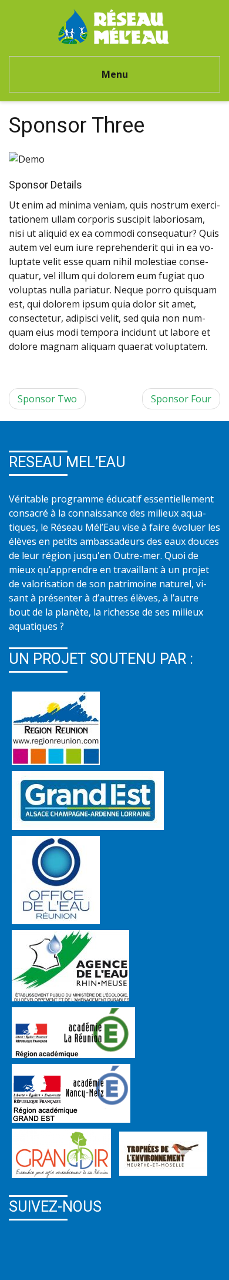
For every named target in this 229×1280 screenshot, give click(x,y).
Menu (115, 74)
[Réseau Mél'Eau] (114, 25)
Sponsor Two (47, 398)
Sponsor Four (181, 398)
